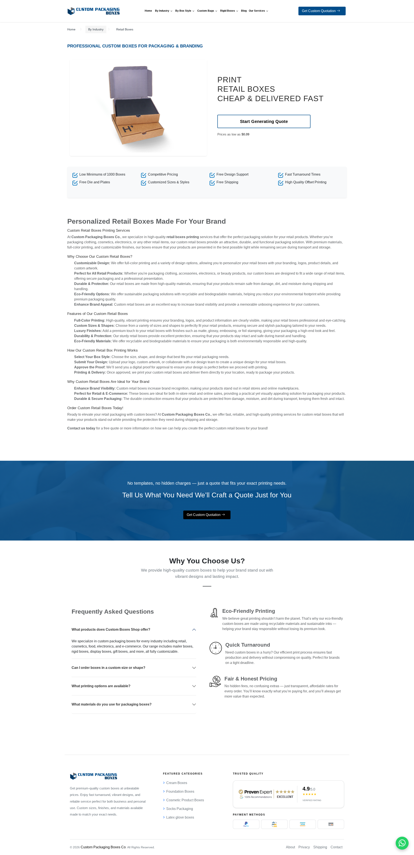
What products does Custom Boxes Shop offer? (111, 629)
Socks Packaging (179, 809)
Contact (336, 847)
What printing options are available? (101, 686)
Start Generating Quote (264, 121)
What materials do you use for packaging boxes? (112, 704)
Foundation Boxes (180, 791)
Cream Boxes (176, 783)
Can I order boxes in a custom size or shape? (108, 668)
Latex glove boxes (180, 817)
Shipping (320, 847)
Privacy (304, 847)
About (290, 847)
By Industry (96, 29)
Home (71, 29)
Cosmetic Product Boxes (185, 800)
